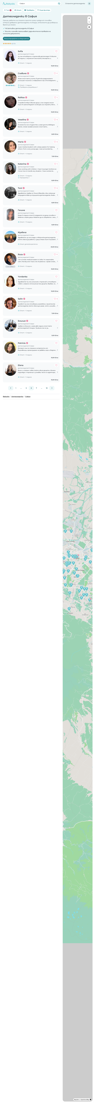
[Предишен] (10, 388)
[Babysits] (9, 3)
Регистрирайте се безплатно (16, 38)
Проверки (30, 10)
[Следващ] (51, 388)
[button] (77, 556)
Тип (8, 10)
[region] (78, 558)
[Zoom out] (89, 22)
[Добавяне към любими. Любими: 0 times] (56, 51)
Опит (18, 10)
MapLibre (76, 1099)
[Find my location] (89, 27)
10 (47, 388)
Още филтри (44, 10)
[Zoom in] (89, 18)
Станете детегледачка (75, 3)
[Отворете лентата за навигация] (89, 3)
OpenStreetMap (85, 1099)
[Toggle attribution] (90, 1099)
